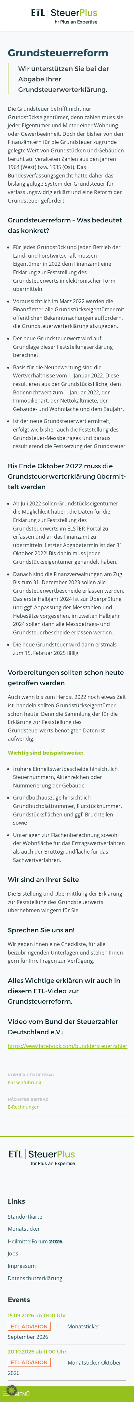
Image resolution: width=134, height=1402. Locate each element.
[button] (11, 1390)
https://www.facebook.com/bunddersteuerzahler (67, 1046)
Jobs (13, 1253)
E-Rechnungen (28, 1103)
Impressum (22, 1265)
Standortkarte (25, 1216)
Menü (21, 1394)
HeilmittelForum (35, 1241)
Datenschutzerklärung (35, 1278)
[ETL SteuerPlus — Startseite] (64, 16)
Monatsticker (24, 1228)
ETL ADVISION (29, 1326)
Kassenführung (31, 1078)
